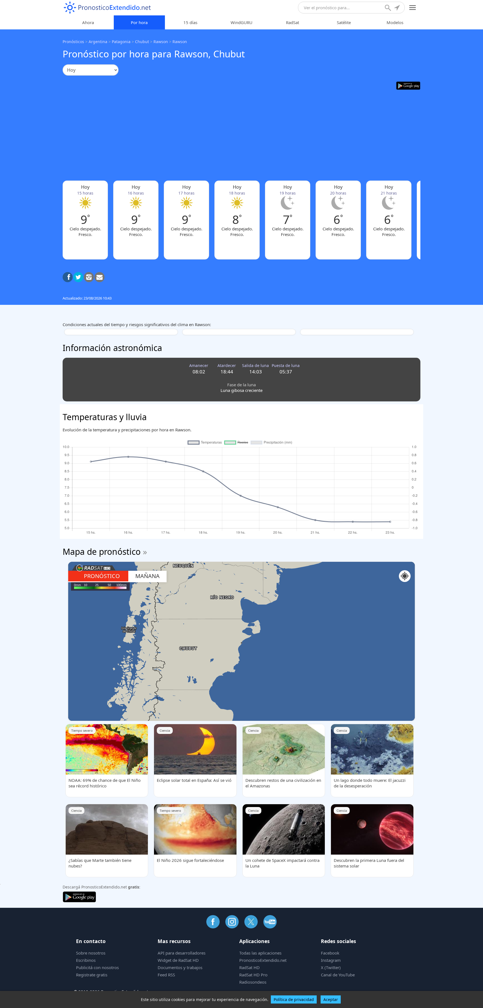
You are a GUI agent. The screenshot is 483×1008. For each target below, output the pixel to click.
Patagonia (121, 41)
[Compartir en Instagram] (89, 277)
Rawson (160, 41)
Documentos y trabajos (180, 967)
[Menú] (412, 7)
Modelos (395, 22)
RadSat (292, 22)
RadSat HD (249, 967)
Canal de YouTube (338, 974)
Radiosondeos (252, 982)
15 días (190, 22)
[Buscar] (388, 8)
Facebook (330, 953)
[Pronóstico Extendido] (107, 7)
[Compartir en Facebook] (68, 277)
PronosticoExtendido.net (263, 960)
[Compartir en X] (78, 277)
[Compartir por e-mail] (99, 277)
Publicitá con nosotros (97, 967)
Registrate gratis (91, 974)
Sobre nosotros (90, 953)
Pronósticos (73, 41)
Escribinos (86, 960)
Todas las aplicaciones (260, 953)
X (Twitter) (331, 967)
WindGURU (241, 22)
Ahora (88, 22)
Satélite (344, 22)
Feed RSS (166, 974)
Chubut (142, 41)
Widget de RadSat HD (178, 960)
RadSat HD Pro (253, 974)
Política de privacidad (294, 999)
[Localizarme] (397, 8)
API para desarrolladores (181, 953)
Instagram (331, 960)
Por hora (139, 22)
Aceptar (330, 999)
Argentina (98, 41)
